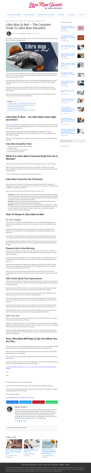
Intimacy (60, 14)
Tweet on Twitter (25, 402)
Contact (81, 14)
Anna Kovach (71, 14)
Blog (7, 21)
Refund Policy (33, 464)
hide (14, 101)
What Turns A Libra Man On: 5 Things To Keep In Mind (14, 451)
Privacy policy (54, 464)
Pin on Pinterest (38, 402)
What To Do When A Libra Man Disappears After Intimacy (49, 451)
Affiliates (61, 464)
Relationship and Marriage (45, 14)
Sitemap (67, 464)
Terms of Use (46, 464)
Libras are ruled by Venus (12, 125)
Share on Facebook (12, 402)
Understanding (29, 14)
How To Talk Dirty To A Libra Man (31, 451)
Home (23, 464)
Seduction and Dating (13, 14)
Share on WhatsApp (51, 402)
